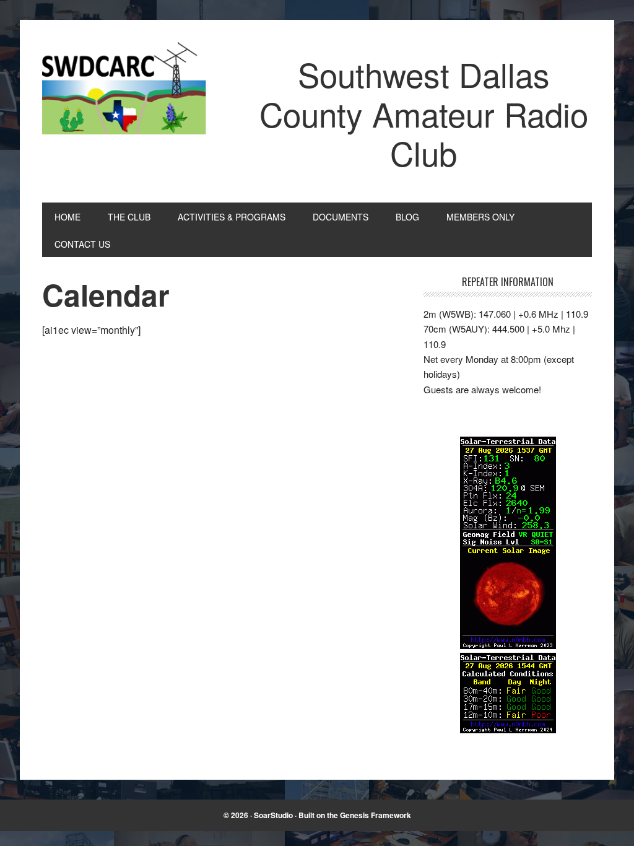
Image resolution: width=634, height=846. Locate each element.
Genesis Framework (375, 815)
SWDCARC (125, 91)
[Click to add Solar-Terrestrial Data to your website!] (508, 645)
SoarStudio (273, 815)
